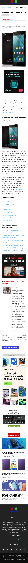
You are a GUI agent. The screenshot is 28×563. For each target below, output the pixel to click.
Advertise (5, 555)
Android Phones (9, 281)
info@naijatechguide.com (17, 539)
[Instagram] (7, 549)
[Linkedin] (17, 22)
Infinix (22, 281)
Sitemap (11, 556)
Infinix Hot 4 (7, 201)
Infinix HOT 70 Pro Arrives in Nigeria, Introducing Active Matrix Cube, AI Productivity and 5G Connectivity (12, 495)
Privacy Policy (11, 555)
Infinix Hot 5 (7, 209)
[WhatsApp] (13, 22)
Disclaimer (5, 556)
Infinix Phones (7, 212)
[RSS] (16, 549)
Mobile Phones (9, 7)
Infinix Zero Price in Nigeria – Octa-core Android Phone (7, 339)
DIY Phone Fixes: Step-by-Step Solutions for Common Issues (13, 453)
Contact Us (22, 556)
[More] (21, 22)
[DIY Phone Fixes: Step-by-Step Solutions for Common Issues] (14, 443)
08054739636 (16, 535)
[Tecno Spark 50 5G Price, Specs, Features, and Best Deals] (14, 464)
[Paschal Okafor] (7, 309)
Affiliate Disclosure (20, 555)
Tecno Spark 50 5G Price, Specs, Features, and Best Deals (13, 474)
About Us (17, 556)
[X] (6, 22)
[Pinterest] (10, 22)
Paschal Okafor (6, 19)
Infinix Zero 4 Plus (9, 204)
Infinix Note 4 (7, 207)
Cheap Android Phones (10, 215)
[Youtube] (24, 549)
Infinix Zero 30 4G (7, 113)
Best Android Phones (10, 218)
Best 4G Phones (8, 220)
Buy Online (17, 281)
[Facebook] (3, 22)
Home (3, 7)
